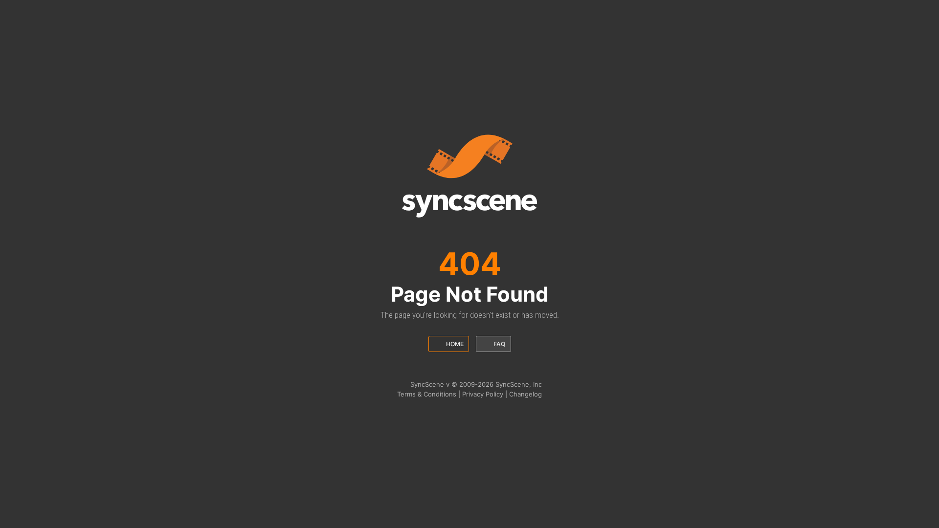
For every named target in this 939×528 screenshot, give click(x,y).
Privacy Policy (482, 394)
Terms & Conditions (426, 394)
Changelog (525, 394)
